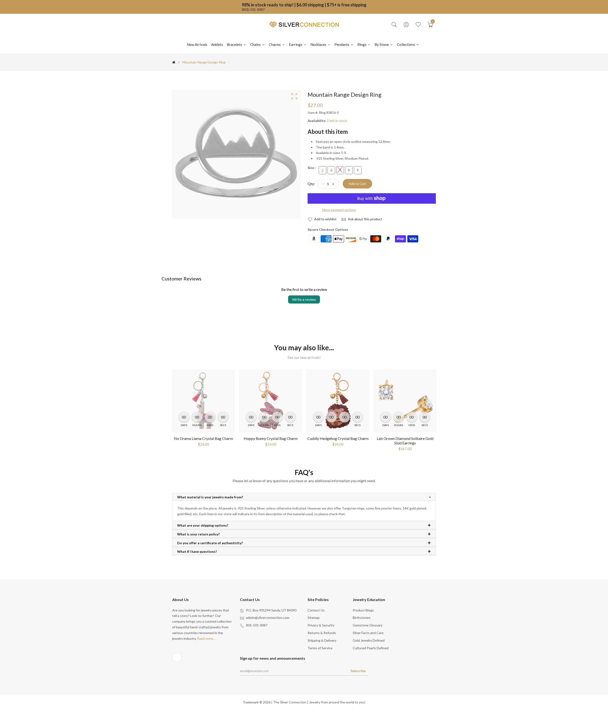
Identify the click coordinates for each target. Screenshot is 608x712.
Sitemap (314, 618)
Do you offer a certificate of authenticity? (210, 543)
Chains (255, 44)
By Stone (382, 44)
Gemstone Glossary (367, 625)
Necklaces (318, 44)
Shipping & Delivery (322, 640)
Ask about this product (364, 219)
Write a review (304, 299)
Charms (275, 44)
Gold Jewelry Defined (369, 640)
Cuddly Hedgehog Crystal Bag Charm (338, 438)
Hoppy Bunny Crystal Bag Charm (271, 438)
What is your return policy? (198, 534)
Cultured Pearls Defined (371, 648)
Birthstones (361, 618)
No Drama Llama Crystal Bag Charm (203, 438)
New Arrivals (197, 44)
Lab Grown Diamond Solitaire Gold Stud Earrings (405, 440)
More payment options (339, 210)
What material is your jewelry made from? (210, 497)
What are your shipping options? (202, 525)
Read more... (206, 638)
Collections (406, 44)
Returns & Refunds (322, 633)
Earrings (296, 44)
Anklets (217, 44)
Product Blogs (363, 610)
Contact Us (316, 610)
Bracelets (235, 44)
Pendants (342, 44)
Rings (362, 44)
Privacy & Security (321, 625)
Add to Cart (357, 184)
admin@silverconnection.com (267, 618)
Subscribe (358, 671)
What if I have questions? (197, 551)
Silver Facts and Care (368, 633)
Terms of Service (320, 648)
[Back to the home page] (173, 62)
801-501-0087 (256, 625)
